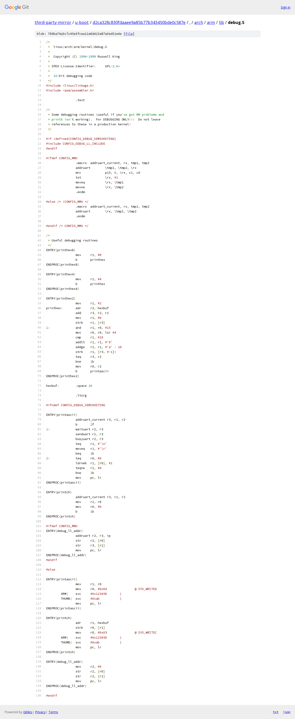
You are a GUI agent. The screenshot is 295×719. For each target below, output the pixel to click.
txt (275, 712)
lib (221, 22)
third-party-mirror (53, 22)
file (129, 34)
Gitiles (27, 712)
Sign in (285, 7)
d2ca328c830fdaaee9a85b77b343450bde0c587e (139, 22)
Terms (53, 712)
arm (211, 22)
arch (198, 22)
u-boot (82, 22)
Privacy (40, 712)
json (286, 712)
